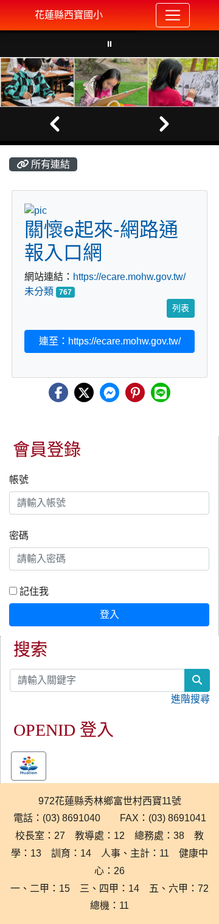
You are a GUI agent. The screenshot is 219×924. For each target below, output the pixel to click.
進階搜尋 (190, 699)
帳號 (19, 479)
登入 (109, 614)
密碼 (19, 535)
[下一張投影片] (164, 124)
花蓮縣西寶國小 (69, 15)
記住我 (33, 591)
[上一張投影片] (54, 124)
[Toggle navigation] (173, 15)
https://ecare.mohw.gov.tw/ (129, 277)
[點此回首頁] (109, 82)
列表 (180, 308)
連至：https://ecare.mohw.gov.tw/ (110, 341)
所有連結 (49, 164)
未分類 (39, 291)
